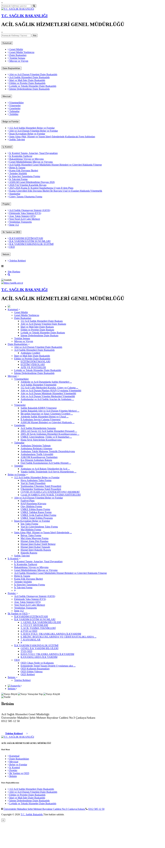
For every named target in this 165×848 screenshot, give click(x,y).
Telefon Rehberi (17, 260)
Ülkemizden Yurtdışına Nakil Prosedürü (41, 489)
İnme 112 (14, 224)
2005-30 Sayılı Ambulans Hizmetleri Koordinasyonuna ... (50, 434)
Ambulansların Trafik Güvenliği (37, 454)
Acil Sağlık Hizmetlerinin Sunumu (38, 428)
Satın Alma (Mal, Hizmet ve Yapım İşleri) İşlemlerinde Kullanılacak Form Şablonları (52, 136)
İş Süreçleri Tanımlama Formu (24, 176)
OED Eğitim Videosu (32, 671)
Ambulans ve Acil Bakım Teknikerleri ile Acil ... (45, 468)
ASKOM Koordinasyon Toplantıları (39, 457)
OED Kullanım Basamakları (35, 668)
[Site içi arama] (9, 274)
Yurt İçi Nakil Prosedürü (33, 483)
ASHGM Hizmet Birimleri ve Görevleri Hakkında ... (47, 422)
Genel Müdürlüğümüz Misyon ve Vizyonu (31, 161)
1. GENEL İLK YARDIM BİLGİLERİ (41, 622)
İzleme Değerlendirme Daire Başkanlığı (29, 89)
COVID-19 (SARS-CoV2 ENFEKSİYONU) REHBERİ (50, 492)
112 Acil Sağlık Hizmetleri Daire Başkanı (42, 321)
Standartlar (14, 193)
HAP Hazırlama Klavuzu (33, 503)
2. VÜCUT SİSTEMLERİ (34, 625)
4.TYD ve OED (29, 631)
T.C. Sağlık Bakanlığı (32, 814)
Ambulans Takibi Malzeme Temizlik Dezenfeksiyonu (48, 451)
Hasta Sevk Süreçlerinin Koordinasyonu (41, 439)
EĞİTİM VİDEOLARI (33, 364)
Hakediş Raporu (29, 552)
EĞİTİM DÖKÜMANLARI (35, 361)
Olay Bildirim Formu (31, 506)
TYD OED (26, 651)
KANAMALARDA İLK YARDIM (39, 657)
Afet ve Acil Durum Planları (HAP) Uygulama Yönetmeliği (51, 390)
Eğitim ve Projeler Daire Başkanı (37, 329)
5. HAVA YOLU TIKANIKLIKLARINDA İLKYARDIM (51, 633)
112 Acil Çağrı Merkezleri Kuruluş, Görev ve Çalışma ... (49, 387)
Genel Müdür (16, 49)
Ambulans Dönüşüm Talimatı (36, 445)
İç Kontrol (7, 147)
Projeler (6, 204)
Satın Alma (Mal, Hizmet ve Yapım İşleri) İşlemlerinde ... (43, 532)
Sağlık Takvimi (17, 139)
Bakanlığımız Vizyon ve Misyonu (26, 159)
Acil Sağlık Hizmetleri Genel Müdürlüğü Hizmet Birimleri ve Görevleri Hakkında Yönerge (55, 164)
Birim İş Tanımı (17, 167)
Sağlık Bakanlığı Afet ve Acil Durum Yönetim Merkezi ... (50, 410)
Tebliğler (13, 114)
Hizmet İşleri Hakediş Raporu (36, 549)
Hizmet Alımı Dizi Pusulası (34, 541)
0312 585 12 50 (96, 809)
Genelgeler (14, 108)
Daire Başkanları (17, 55)
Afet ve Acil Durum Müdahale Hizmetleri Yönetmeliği (48, 393)
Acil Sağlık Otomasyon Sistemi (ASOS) (29, 210)
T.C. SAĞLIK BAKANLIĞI (24, 16)
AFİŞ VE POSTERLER (33, 367)
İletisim (6, 254)
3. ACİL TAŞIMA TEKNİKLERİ (38, 628)
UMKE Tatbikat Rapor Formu (36, 512)
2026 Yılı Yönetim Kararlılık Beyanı (27, 185)
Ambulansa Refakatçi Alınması (36, 448)
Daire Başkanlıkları (11, 68)
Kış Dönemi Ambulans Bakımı (36, 460)
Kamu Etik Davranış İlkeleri (23, 170)
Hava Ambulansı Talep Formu (36, 480)
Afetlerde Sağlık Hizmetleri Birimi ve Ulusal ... (44, 416)
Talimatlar (14, 111)
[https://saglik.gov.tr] (12, 282)
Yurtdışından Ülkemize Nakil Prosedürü (41, 486)
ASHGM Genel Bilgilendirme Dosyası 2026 (32, 182)
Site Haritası (14, 271)
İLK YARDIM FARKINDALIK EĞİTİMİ (31, 244)
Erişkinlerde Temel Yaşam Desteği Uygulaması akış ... (48, 665)
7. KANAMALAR (30, 639)
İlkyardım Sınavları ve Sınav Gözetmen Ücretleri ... (47, 413)
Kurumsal (7, 43)
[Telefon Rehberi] (27, 733)
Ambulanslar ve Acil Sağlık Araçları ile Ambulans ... (47, 399)
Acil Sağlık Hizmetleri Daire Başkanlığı (29, 77)
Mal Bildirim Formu (31, 529)
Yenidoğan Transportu (20, 221)
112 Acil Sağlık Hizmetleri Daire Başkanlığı (31, 789)
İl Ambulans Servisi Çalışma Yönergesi (40, 419)
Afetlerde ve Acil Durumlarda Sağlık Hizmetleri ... (46, 381)
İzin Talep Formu (29, 523)
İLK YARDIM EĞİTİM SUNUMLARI (29, 241)
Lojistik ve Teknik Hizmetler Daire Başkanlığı (32, 86)
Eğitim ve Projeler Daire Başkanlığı (27, 83)
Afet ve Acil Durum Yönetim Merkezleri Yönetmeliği (48, 396)
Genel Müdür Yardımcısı (21, 52)
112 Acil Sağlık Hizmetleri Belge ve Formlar (32, 127)
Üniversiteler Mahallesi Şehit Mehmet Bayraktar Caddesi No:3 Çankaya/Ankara (44, 809)
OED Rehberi (28, 674)
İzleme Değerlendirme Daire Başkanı (39, 335)
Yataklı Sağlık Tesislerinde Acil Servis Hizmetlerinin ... (48, 471)
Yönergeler (15, 105)
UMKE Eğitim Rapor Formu (35, 509)
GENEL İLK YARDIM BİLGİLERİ (39, 648)
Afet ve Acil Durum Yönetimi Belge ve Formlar (33, 130)
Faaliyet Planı (27, 500)
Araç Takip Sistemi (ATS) (22, 216)
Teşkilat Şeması (17, 58)
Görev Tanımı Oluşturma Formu (25, 196)
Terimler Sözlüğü (18, 173)
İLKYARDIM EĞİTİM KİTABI (26, 238)
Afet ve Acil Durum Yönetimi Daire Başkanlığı (33, 74)
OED (12, 247)
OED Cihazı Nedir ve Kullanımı (37, 662)
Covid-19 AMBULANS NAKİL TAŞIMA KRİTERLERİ (51, 494)
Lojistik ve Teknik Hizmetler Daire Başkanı (43, 332)
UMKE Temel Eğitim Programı (37, 518)
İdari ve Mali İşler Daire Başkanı (37, 326)
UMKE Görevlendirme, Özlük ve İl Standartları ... (46, 437)
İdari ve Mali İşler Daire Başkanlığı (27, 80)
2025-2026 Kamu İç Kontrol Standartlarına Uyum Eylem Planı (41, 188)
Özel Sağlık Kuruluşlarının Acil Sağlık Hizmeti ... (46, 463)
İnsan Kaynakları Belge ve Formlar (27, 133)
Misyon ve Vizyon (18, 61)
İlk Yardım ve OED (11, 232)
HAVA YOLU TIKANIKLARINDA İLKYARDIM (47, 654)
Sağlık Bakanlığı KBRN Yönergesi (39, 408)
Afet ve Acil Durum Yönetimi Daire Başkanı (43, 324)
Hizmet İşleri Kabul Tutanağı (35, 547)
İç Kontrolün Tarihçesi (20, 156)
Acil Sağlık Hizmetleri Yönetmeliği (38, 384)
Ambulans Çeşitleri (30, 352)
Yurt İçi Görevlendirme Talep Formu (39, 526)
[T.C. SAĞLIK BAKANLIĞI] (17, 9)
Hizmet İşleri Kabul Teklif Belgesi (38, 544)
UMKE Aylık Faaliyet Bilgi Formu (38, 515)
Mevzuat (7, 96)
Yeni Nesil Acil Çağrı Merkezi (24, 219)
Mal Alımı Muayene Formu (35, 538)
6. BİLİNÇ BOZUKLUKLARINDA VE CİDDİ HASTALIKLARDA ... (58, 636)
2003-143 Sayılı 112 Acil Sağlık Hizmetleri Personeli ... (49, 431)
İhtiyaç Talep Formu (31, 535)
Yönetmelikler (16, 102)
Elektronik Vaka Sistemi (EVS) (25, 213)
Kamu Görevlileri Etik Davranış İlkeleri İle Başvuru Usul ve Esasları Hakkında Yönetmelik (55, 190)
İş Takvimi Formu (18, 179)
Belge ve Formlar (11, 121)
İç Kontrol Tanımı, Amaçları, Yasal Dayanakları (33, 153)
